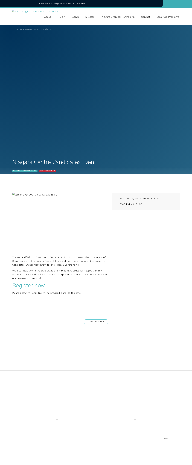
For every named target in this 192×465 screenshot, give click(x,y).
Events (75, 16)
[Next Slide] (181, 427)
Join (62, 16)
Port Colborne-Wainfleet (24, 171)
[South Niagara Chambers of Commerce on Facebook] (170, 3)
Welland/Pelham (47, 171)
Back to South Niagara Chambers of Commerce (62, 3)
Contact (145, 16)
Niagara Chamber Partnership (118, 16)
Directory (90, 16)
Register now (28, 285)
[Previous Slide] (11, 427)
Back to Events (96, 321)
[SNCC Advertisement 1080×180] (57, 419)
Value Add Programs (168, 16)
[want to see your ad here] (135, 419)
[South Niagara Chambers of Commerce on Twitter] (175, 3)
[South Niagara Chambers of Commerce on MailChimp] (179, 3)
